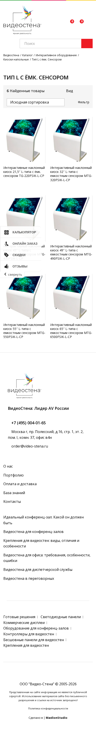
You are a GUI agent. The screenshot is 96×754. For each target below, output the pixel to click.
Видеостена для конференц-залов (33, 531)
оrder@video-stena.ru (29, 446)
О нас (8, 466)
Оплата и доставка (20, 483)
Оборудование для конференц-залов (36, 628)
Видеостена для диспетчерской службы (37, 569)
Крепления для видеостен (26, 645)
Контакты (12, 501)
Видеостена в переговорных (28, 578)
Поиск (87, 43)
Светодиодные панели (61, 616)
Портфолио (13, 475)
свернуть (15, 274)
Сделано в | (48, 718)
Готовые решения (19, 616)
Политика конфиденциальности (48, 708)
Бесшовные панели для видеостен (33, 639)
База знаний (14, 492)
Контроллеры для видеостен (28, 634)
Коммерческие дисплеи (24, 622)
